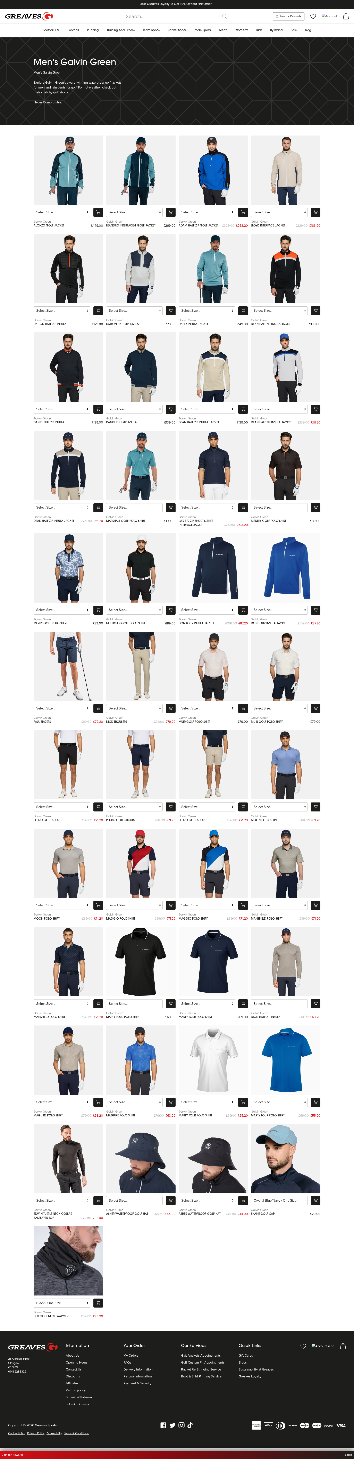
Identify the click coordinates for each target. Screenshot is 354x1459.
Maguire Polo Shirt (48, 1115)
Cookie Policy (16, 1433)
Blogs (243, 1362)
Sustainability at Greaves (256, 1369)
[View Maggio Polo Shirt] (141, 863)
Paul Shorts (42, 722)
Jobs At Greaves (77, 1404)
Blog (308, 30)
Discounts (73, 1376)
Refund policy (76, 1390)
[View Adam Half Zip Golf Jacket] (213, 170)
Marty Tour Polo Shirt (123, 1017)
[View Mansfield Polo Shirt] (285, 863)
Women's (241, 30)
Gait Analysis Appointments (201, 1356)
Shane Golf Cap (263, 1214)
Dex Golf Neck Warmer (51, 1316)
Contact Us (74, 1369)
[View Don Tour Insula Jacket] (213, 568)
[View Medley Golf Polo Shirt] (285, 465)
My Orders (131, 1356)
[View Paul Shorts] (68, 666)
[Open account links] (330, 16)
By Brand (276, 30)
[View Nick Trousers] (141, 666)
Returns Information (138, 1376)
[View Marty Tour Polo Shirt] (141, 961)
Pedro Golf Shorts (48, 820)
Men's (223, 30)
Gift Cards (246, 1356)
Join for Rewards (290, 16)
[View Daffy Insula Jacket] (213, 268)
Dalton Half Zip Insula (50, 324)
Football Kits (51, 30)
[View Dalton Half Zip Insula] (68, 268)
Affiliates (72, 1383)
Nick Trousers (116, 722)
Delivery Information (138, 1369)
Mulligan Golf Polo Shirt (125, 623)
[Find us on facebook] (163, 1425)
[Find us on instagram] (181, 1425)
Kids (259, 30)
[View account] (323, 1346)
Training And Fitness (121, 30)
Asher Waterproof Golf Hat (127, 1214)
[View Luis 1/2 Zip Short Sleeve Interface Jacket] (213, 465)
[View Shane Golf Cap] (285, 1158)
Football (73, 30)
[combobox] (177, 16)
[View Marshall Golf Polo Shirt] (141, 465)
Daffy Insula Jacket (193, 324)
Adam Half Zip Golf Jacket (198, 225)
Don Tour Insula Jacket (196, 623)
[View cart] (346, 16)
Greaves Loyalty (250, 1376)
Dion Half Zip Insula (265, 1017)
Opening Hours (76, 1362)
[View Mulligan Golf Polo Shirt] (141, 568)
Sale (294, 30)
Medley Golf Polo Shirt (268, 521)
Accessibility (54, 1433)
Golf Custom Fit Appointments (203, 1362)
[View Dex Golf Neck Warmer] (68, 1260)
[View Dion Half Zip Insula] (285, 961)
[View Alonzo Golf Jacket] (68, 170)
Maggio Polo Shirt (120, 918)
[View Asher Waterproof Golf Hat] (141, 1158)
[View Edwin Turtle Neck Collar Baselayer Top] (68, 1158)
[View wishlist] (313, 16)
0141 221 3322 (17, 1371)
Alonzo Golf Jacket (49, 225)
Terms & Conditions (76, 1433)
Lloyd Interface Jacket (268, 225)
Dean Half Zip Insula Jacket (271, 324)
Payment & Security (137, 1383)
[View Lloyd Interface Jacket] (285, 170)
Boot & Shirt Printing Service (201, 1376)
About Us (72, 1356)
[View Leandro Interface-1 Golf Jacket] (141, 170)
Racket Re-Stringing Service (201, 1369)
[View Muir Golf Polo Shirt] (213, 666)
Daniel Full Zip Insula (49, 422)
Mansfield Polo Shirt (267, 918)
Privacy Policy (35, 1433)
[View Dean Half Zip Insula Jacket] (285, 268)
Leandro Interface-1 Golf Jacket (130, 225)
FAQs (127, 1362)
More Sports (203, 30)
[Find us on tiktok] (190, 1425)
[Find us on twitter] (172, 1425)
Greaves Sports (46, 1425)
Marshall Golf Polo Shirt (125, 521)
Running (93, 30)
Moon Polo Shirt (264, 820)
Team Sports (151, 30)
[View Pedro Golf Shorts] (68, 764)
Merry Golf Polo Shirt (50, 623)
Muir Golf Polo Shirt (194, 722)
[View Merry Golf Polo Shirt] (68, 568)
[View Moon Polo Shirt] (285, 764)
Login (348, 1455)
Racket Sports (177, 30)
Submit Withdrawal (79, 1397)
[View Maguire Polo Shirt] (68, 1060)
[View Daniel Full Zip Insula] (68, 367)
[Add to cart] (98, 212)
